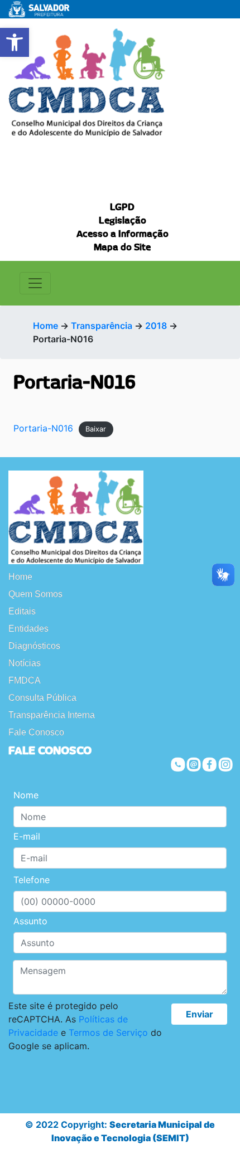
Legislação (122, 220)
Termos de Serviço (108, 1032)
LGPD (122, 207)
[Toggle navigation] (35, 283)
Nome (26, 795)
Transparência (101, 325)
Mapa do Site (122, 247)
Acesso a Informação (122, 234)
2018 (156, 325)
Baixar (95, 429)
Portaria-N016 (43, 428)
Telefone (31, 879)
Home (45, 325)
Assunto (30, 921)
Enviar (199, 1014)
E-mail (26, 836)
